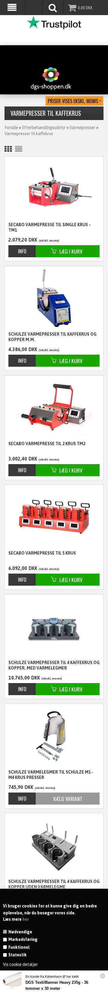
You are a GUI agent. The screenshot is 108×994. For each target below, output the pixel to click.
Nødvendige (20, 931)
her (25, 919)
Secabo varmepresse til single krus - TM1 (49, 227)
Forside (11, 127)
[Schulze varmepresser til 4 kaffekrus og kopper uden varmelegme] (54, 845)
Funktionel (18, 947)
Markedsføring (23, 939)
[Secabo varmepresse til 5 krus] (54, 517)
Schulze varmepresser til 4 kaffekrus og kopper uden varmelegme (54, 884)
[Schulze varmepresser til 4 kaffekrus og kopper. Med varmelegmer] (54, 626)
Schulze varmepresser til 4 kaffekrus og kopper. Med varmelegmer (54, 665)
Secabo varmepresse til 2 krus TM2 (46, 443)
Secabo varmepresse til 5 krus (42, 553)
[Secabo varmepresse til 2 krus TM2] (54, 407)
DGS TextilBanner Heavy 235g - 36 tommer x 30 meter (57, 985)
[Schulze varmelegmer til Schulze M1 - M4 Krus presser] (54, 736)
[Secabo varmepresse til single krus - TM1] (54, 188)
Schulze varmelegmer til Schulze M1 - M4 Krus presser (50, 775)
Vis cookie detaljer (20, 964)
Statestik (17, 954)
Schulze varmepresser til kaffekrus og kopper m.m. (52, 337)
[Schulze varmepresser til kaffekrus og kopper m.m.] (54, 298)
